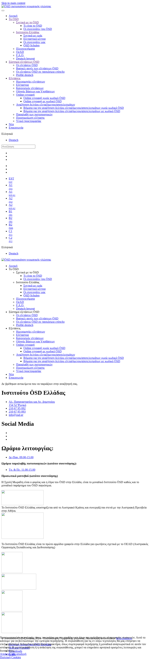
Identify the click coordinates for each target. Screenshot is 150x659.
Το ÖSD (14, 19)
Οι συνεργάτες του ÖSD (37, 29)
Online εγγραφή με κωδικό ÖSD (42, 101)
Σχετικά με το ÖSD (27, 22)
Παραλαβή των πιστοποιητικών (34, 114)
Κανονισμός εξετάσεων (30, 88)
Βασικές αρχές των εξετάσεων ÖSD (37, 68)
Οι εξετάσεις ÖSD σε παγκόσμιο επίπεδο (40, 71)
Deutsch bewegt (25, 58)
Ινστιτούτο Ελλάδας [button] (27, 282)
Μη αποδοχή (19, 654)
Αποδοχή (5, 654)
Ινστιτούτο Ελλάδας (27, 32)
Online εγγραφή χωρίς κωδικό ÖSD (44, 98)
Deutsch (13, 140)
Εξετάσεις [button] (14, 328)
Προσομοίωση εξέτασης (30, 117)
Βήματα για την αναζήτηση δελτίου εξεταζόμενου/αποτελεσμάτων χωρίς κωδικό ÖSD (73, 107)
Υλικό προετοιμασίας (28, 121)
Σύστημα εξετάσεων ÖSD (24, 61)
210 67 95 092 (17, 408)
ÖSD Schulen (31, 45)
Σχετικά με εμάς (32, 35)
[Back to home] (26, 6)
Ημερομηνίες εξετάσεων (30, 81)
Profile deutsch (24, 75)
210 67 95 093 (17, 411)
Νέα (11, 124)
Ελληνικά (7, 133)
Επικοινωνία (16, 127)
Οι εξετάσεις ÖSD (27, 65)
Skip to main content (13, 3)
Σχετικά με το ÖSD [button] (27, 272)
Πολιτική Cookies (10, 657)
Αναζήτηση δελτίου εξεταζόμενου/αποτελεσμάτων (45, 104)
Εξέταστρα (22, 84)
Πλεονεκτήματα (25, 48)
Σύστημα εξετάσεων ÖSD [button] (24, 311)
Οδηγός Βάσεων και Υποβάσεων (35, 91)
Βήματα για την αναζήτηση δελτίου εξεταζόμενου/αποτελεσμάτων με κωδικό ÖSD (71, 111)
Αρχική (13, 15)
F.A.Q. (20, 55)
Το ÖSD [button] (14, 269)
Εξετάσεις (14, 78)
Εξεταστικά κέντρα (34, 38)
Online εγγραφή (25, 94)
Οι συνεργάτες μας (34, 42)
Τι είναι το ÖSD (32, 25)
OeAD (20, 52)
